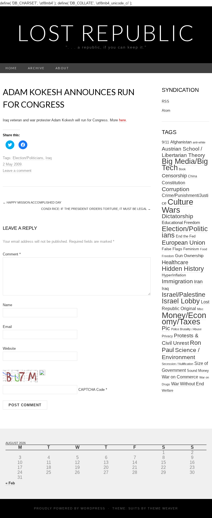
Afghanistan (181, 142)
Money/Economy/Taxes (184, 318)
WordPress (93, 508)
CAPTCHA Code (91, 390)
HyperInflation (174, 275)
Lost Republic (106, 32)
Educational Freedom (181, 222)
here (122, 120)
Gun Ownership (189, 255)
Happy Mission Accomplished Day (32, 202)
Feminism (191, 249)
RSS (165, 101)
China (192, 176)
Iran (198, 281)
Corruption (175, 189)
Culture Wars (177, 205)
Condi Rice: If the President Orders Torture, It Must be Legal (96, 208)
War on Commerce (180, 377)
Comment (12, 254)
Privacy (167, 336)
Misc (200, 309)
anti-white (199, 142)
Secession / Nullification (177, 363)
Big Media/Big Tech (185, 164)
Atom (166, 110)
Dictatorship (177, 216)
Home (11, 68)
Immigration (177, 281)
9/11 (165, 142)
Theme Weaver (163, 508)
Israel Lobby (181, 301)
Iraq (49, 158)
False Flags (172, 249)
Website (9, 348)
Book (182, 169)
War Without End (187, 383)
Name (7, 305)
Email (7, 327)
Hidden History (183, 268)
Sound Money (198, 371)
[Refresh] (42, 372)
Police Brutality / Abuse (186, 329)
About (62, 68)
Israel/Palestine (183, 294)
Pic (166, 328)
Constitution (173, 182)
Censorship (174, 175)
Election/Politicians (28, 158)
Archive (36, 68)
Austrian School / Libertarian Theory (183, 152)
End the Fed (185, 236)
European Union (183, 242)
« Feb (10, 483)
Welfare (167, 390)
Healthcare (175, 262)
